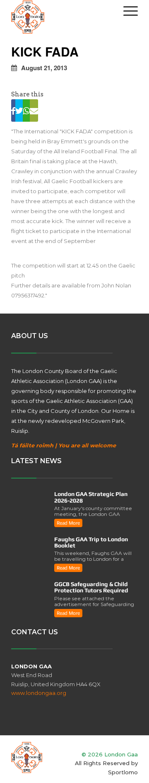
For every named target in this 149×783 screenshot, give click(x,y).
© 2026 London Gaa (110, 754)
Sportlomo (123, 772)
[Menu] (126, 10)
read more (68, 523)
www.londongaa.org (38, 693)
